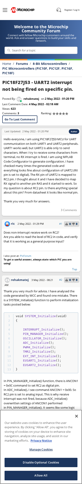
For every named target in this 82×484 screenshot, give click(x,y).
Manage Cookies (41, 449)
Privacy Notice (41, 440)
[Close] (77, 416)
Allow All (40, 475)
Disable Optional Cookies (41, 462)
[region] (41, 447)
